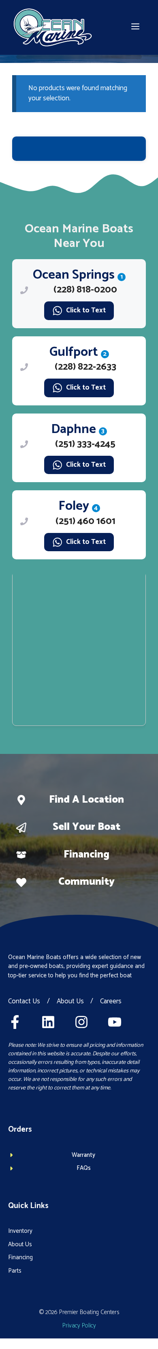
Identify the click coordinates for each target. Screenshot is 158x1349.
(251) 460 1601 (85, 521)
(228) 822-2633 (85, 367)
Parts (14, 1271)
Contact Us (24, 1001)
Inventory (20, 1231)
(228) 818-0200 (85, 290)
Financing (86, 854)
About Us (70, 1001)
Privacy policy (79, 1326)
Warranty (83, 1155)
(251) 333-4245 (85, 444)
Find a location (86, 799)
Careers (111, 1001)
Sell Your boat (86, 827)
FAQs (84, 1168)
